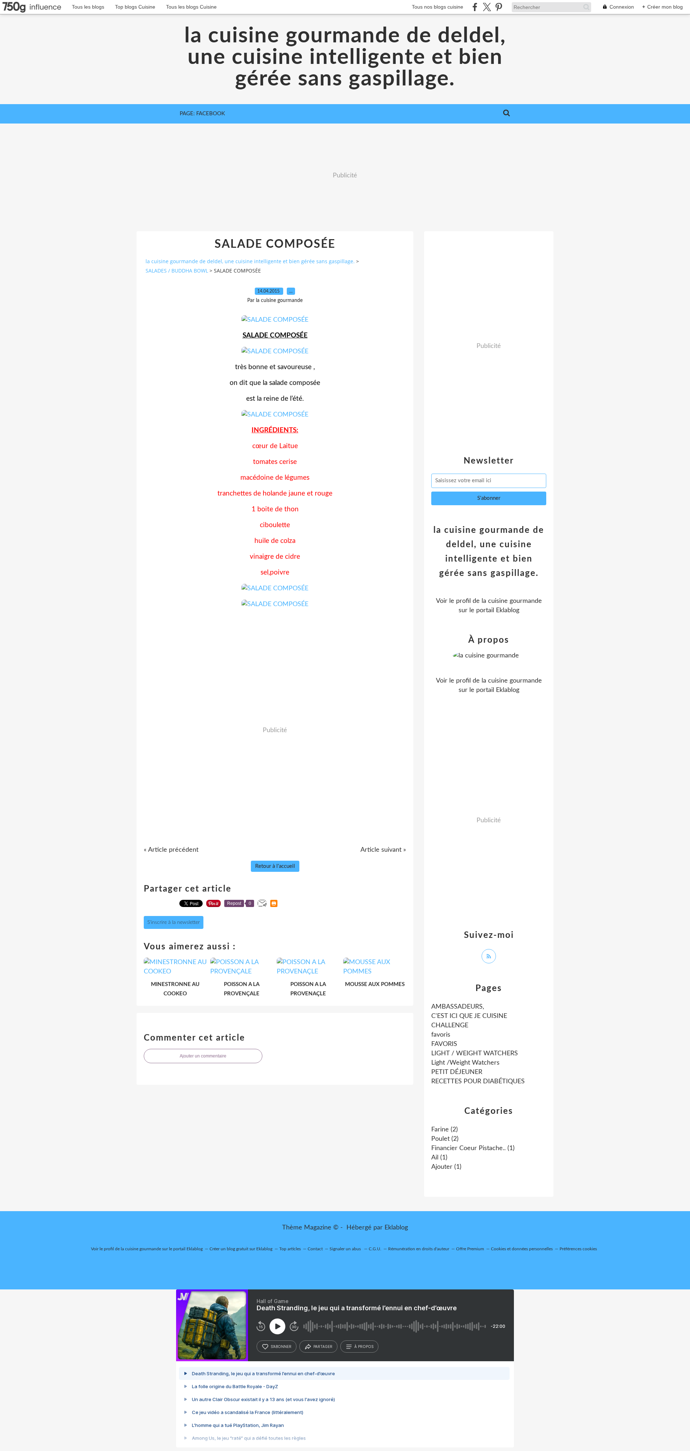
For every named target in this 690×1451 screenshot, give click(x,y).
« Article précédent (171, 850)
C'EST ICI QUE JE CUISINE (469, 1016)
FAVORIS (444, 1044)
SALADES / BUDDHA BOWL (177, 270)
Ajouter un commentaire (203, 1056)
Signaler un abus (346, 1249)
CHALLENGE (449, 1025)
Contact (315, 1249)
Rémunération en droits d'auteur (418, 1249)
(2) (444, 1129)
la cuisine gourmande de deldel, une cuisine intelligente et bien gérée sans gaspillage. (345, 57)
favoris (440, 1035)
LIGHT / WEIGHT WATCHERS (474, 1053)
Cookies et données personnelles (522, 1249)
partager (322, 1346)
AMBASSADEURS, (457, 1007)
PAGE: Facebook (202, 113)
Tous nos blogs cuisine (437, 7)
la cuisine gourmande (512, 601)
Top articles (290, 1249)
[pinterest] (498, 7)
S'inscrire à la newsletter (173, 922)
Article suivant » (383, 850)
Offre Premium (470, 1249)
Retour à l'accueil (275, 866)
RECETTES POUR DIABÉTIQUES (478, 1081)
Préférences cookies (578, 1249)
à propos (363, 1346)
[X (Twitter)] (486, 7)
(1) (473, 1148)
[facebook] (474, 7)
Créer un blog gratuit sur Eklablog (241, 1249)
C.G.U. (375, 1249)
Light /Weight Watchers (465, 1063)
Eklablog (396, 1227)
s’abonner (281, 1346)
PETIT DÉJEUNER (456, 1072)
